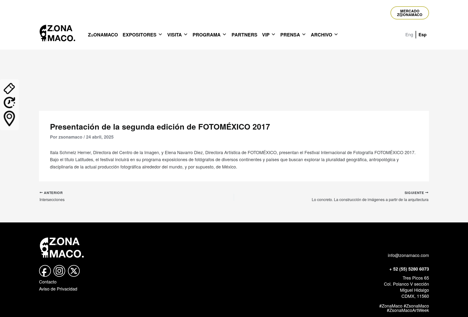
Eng (409, 34)
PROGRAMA (207, 34)
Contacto (48, 281)
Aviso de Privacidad (58, 288)
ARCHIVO (321, 34)
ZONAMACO (103, 34)
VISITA (174, 34)
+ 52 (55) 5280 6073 (409, 269)
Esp (423, 34)
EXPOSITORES (139, 34)
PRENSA (290, 34)
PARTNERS (244, 34)
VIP (266, 34)
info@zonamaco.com (408, 255)
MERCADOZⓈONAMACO (409, 12)
